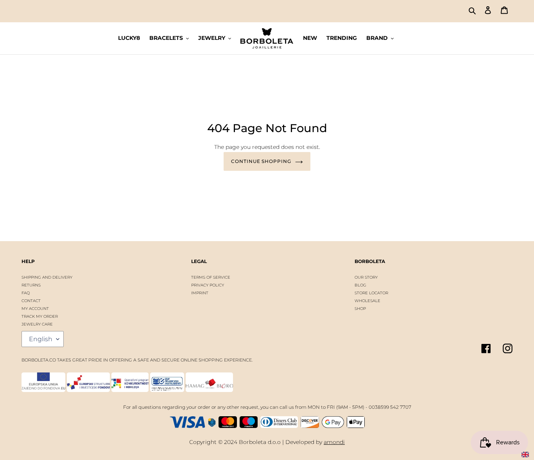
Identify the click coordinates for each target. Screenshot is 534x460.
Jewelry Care (37, 324)
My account (35, 308)
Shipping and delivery (47, 277)
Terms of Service (210, 277)
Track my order (40, 316)
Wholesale (367, 300)
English (40, 339)
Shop (360, 308)
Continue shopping (261, 161)
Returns (31, 285)
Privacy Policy (207, 285)
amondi (334, 442)
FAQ (26, 292)
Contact (31, 300)
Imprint (199, 292)
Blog (360, 285)
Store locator (371, 292)
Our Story (366, 277)
